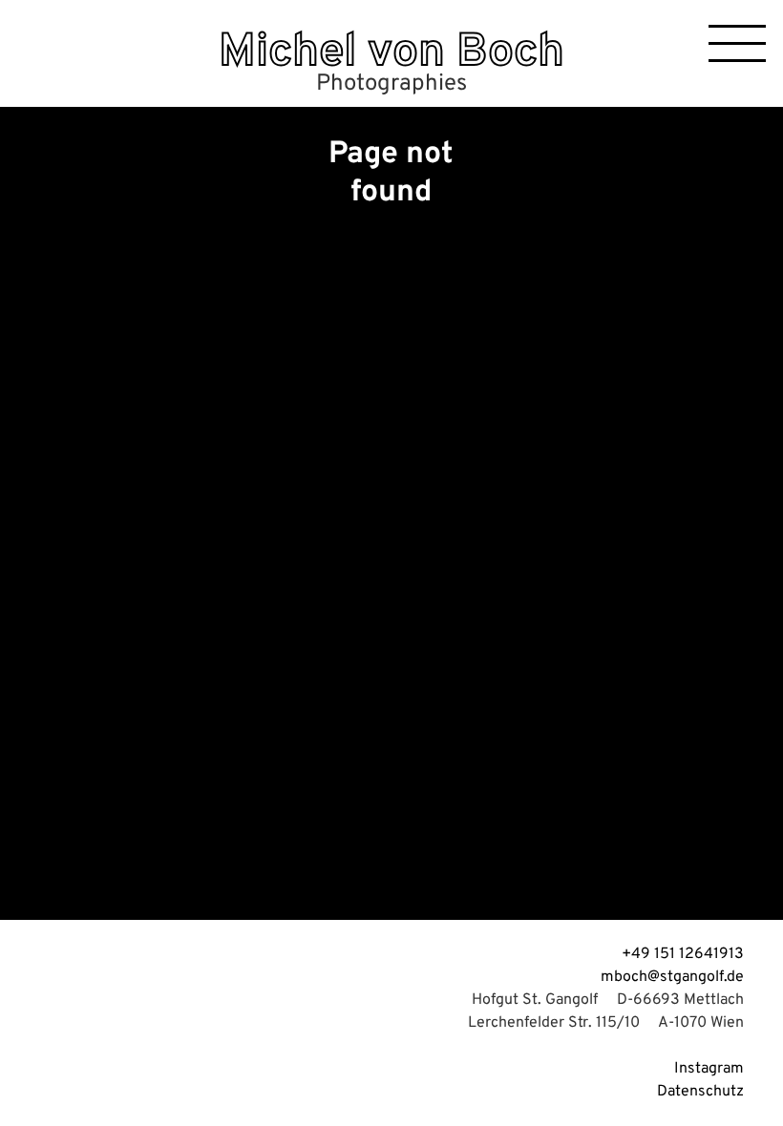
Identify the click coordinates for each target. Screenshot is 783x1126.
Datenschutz (700, 1091)
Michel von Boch (391, 53)
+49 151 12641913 (683, 954)
